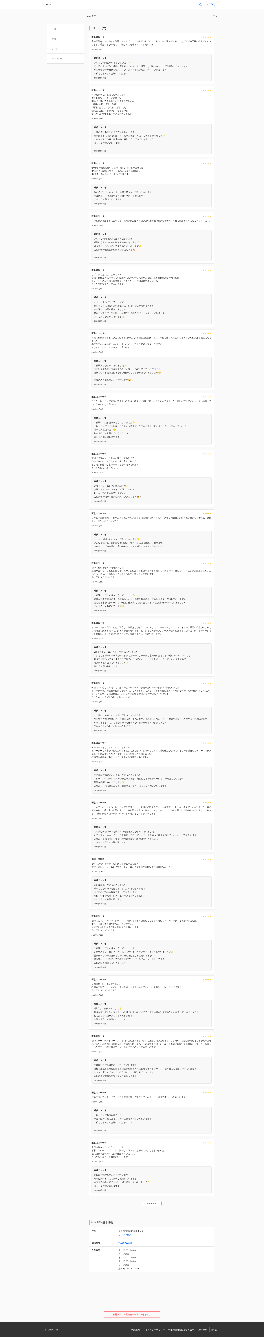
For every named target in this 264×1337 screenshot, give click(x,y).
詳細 (54, 29)
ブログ (55, 48)
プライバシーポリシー (154, 1329)
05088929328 (125, 1243)
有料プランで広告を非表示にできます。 (132, 1314)
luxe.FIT (49, 4)
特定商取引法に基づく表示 (181, 1329)
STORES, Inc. (51, 1329)
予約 (54, 38)
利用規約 (135, 1329)
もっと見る (151, 1203)
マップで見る (124, 1235)
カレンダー (57, 58)
